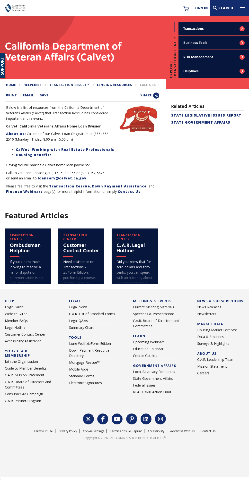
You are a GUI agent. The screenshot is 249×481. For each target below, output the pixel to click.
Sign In (201, 8)
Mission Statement (212, 366)
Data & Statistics (210, 336)
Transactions (193, 28)
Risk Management (198, 56)
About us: (16, 133)
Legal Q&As (78, 320)
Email (28, 95)
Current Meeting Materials (153, 307)
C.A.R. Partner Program (23, 400)
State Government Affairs (200, 122)
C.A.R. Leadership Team (215, 359)
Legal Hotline (15, 327)
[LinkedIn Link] (146, 418)
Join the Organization (21, 361)
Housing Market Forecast (217, 330)
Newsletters (206, 314)
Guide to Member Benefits (26, 368)
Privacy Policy (68, 431)
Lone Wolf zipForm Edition (90, 343)
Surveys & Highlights (213, 343)
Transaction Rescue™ (69, 85)
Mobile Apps (79, 369)
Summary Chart (81, 327)
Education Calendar (148, 348)
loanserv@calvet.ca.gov (62, 178)
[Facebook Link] (103, 418)
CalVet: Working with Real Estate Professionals (65, 149)
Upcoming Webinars (149, 342)
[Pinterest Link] (132, 418)
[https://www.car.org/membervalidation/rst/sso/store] (186, 8)
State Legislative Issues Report (206, 115)
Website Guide (16, 314)
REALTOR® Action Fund (152, 392)
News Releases (209, 307)
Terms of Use (43, 431)
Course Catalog (145, 355)
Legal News (78, 307)
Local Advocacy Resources (154, 371)
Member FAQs (16, 320)
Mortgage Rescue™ (84, 362)
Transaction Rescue (69, 186)
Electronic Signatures (85, 382)
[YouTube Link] (117, 418)
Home (11, 85)
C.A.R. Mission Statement (24, 375)
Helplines (191, 71)
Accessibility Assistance (23, 341)
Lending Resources (114, 85)
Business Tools (195, 42)
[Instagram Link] (160, 418)
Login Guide (14, 307)
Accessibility (156, 431)
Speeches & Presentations (154, 314)
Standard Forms (81, 376)
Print (11, 95)
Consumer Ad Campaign (24, 394)
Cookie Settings (93, 431)
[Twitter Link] (88, 418)
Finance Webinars (24, 191)
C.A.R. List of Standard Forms (92, 314)
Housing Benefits (34, 154)
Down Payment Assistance (119, 186)
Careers (203, 373)
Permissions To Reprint (126, 431)
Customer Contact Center (25, 334)
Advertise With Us (182, 431)
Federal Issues (144, 385)
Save (44, 95)
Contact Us (129, 191)
